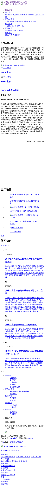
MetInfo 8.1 (14, 438)
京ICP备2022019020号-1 (10, 450)
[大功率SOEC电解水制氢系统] (13, 65)
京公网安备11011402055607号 (14, 446)
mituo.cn (31, 438)
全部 (7, 21)
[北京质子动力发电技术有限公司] (22, 3)
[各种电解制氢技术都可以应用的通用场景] (25, 197)
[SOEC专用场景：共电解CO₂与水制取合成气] (25, 217)
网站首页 (8, 10)
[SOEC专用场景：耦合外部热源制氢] (24, 207)
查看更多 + (5, 246)
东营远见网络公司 (17, 442)
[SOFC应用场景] (16, 228)
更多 (2, 236)
